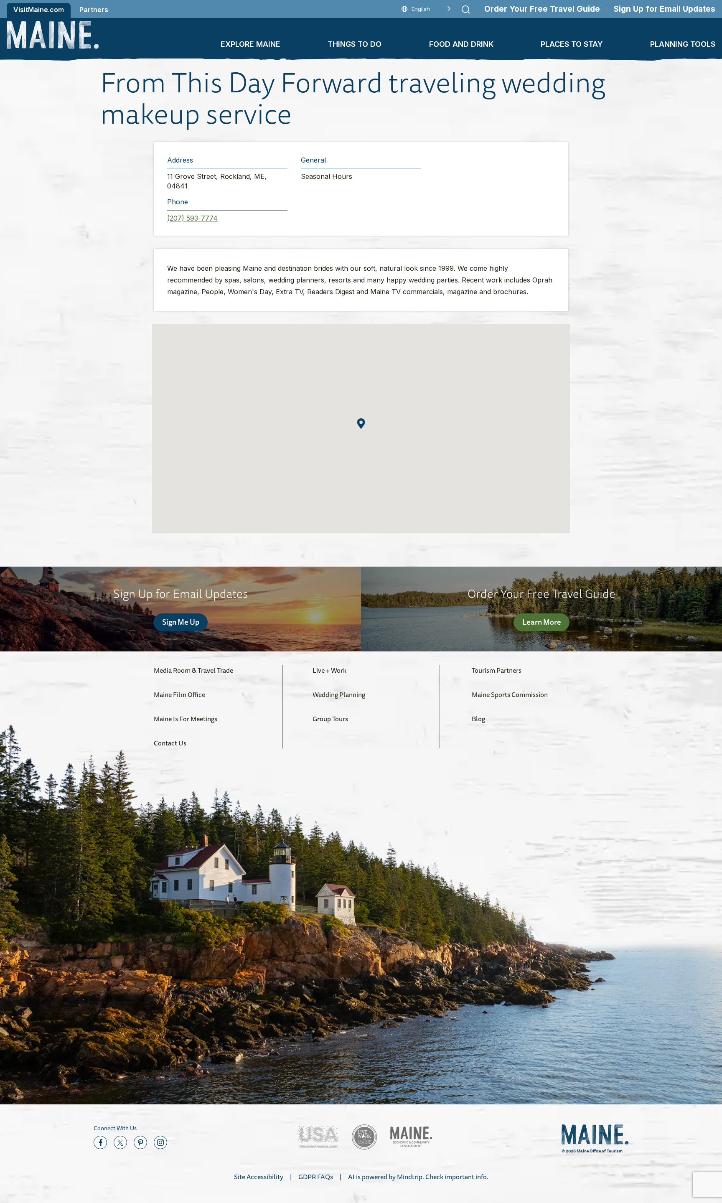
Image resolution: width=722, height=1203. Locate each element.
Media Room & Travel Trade (193, 670)
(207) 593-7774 (192, 218)
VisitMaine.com (38, 9)
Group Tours (330, 718)
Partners (93, 9)
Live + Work (329, 670)
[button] (361, 423)
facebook (100, 1142)
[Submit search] (466, 9)
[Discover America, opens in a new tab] (317, 1137)
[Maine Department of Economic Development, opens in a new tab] (411, 1137)
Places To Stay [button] (572, 44)
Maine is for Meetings (185, 718)
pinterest (140, 1142)
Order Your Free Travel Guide (542, 9)
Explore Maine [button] (250, 44)
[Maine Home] (53, 35)
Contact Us (170, 743)
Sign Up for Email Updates (664, 9)
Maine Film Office (179, 694)
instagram (160, 1142)
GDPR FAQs (315, 1176)
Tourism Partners (496, 670)
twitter (120, 1142)
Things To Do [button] (354, 44)
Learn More (541, 622)
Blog (478, 718)
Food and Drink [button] (461, 44)
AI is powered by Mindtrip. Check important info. (418, 1176)
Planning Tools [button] (682, 44)
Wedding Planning (339, 694)
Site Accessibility (258, 1176)
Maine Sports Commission (510, 694)
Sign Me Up (180, 622)
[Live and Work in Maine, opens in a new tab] (364, 1137)
